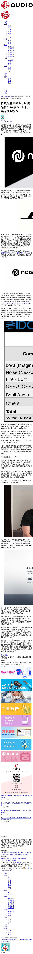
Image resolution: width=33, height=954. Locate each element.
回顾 (9, 69)
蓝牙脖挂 (11, 48)
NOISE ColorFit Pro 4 (22, 303)
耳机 (9, 41)
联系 (5, 77)
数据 (9, 33)
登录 (5, 93)
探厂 (9, 35)
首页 (5, 22)
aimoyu (3, 120)
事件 (9, 29)
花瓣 (10, 854)
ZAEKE (3, 860)
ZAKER (25, 854)
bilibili (9, 852)
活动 (5, 66)
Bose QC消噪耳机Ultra (20, 253)
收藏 (6, 655)
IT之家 (12, 858)
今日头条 (4, 852)
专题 (5, 73)
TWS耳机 (11, 47)
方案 (5, 58)
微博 (9, 79)
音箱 (9, 43)
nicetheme (4, 864)
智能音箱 (11, 52)
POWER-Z (24, 858)
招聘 (9, 37)
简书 (13, 854)
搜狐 (15, 852)
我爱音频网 (18, 862)
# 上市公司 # (5, 939)
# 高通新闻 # (6, 941)
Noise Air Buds (9, 303)
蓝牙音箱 (11, 54)
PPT (9, 71)
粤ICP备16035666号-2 (16, 868)
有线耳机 (11, 50)
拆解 (5, 45)
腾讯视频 (20, 852)
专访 (9, 27)
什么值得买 (19, 854)
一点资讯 (27, 852)
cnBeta (8, 858)
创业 (9, 31)
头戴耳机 (11, 56)
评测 (5, 39)
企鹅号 (6, 854)
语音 (9, 62)
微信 (9, 81)
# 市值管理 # (13, 939)
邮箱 (9, 83)
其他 (9, 64)
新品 (9, 26)
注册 (5, 91)
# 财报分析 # (22, 939)
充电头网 (17, 858)
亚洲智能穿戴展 (11, 860)
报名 (9, 68)
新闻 (5, 24)
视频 (5, 75)
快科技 (3, 858)
